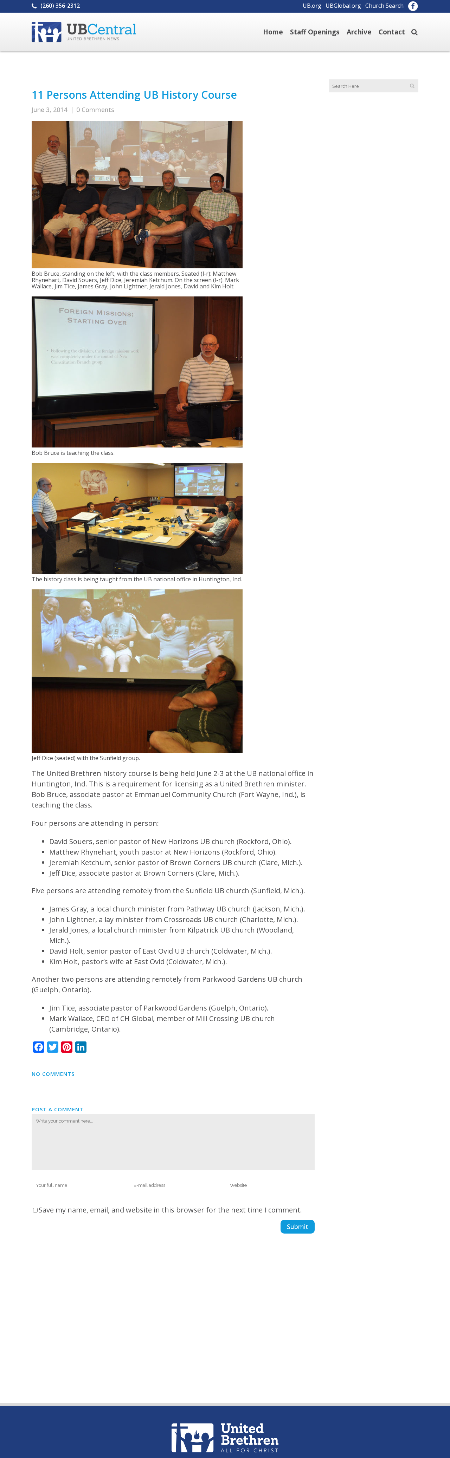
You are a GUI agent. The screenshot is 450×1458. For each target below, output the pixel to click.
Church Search (384, 5)
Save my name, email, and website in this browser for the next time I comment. (170, 1210)
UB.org (312, 5)
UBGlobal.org (343, 5)
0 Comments (95, 109)
